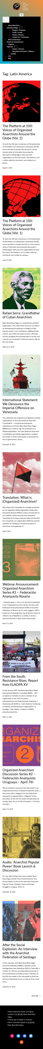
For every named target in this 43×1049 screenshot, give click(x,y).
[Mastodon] (31, 1036)
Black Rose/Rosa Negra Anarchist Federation (26, 6)
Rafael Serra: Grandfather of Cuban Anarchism (21, 315)
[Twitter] (18, 1036)
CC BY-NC (19, 1014)
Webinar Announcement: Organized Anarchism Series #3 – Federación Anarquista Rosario (21, 590)
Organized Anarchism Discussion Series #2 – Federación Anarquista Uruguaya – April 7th (19, 776)
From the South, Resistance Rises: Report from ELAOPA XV (20, 680)
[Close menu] (6, 20)
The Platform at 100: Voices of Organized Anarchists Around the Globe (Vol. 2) (19, 132)
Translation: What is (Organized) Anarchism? (20, 499)
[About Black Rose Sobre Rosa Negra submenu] (21, 28)
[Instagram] (12, 1036)
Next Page (36, 996)
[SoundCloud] (21, 1042)
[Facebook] (25, 1036)
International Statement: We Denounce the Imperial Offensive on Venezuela (20, 406)
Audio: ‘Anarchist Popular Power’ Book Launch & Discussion (21, 866)
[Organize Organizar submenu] (15, 47)
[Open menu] (21, 15)
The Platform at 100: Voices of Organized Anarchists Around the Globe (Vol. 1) (19, 227)
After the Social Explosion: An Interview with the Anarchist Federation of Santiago (20, 951)
